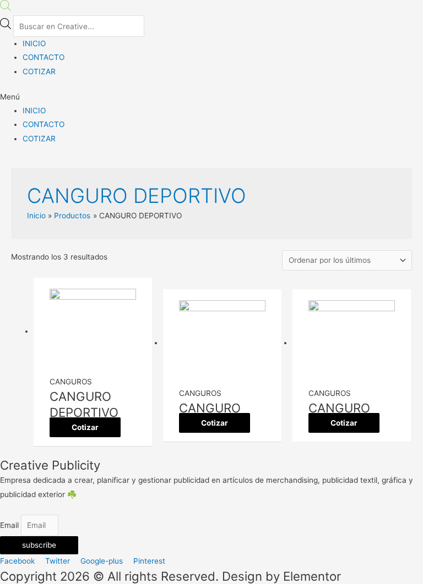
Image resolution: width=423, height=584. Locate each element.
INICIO (34, 43)
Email (10, 525)
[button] (211, 97)
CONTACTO (43, 57)
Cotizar (85, 427)
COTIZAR (39, 71)
